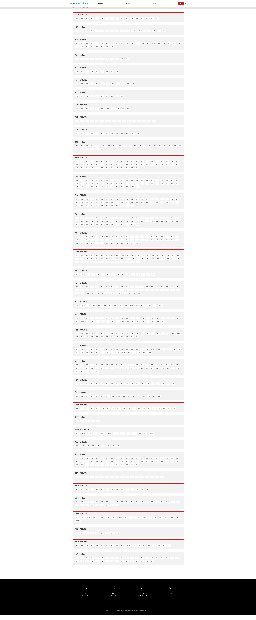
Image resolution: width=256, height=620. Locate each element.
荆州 (148, 321)
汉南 (138, 133)
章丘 (157, 461)
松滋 (148, 318)
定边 (77, 489)
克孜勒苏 (114, 517)
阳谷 (77, 458)
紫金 (132, 199)
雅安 (137, 501)
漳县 (97, 258)
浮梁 (77, 383)
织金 (77, 243)
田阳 (122, 221)
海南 (83, 445)
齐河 (122, 458)
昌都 (97, 533)
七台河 (99, 305)
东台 (157, 364)
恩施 (123, 321)
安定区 (122, 258)
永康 (117, 558)
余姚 (82, 561)
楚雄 (134, 545)
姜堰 (132, 364)
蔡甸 (112, 133)
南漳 (117, 318)
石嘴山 (87, 421)
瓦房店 (97, 408)
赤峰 (140, 433)
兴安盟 (95, 433)
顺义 (107, 31)
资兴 (158, 333)
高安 (92, 383)
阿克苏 (160, 517)
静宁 (97, 262)
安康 (112, 489)
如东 (82, 368)
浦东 (102, 18)
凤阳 (82, 164)
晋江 (138, 186)
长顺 (122, 236)
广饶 (117, 461)
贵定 (157, 236)
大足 (175, 145)
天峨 (157, 218)
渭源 (107, 258)
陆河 (157, 199)
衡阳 (117, 336)
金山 (97, 18)
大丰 (132, 368)
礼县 (163, 255)
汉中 (127, 489)
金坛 (127, 364)
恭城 (82, 224)
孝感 (133, 321)
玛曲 (97, 255)
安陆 (107, 318)
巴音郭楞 (172, 517)
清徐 (102, 477)
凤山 (152, 218)
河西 (87, 121)
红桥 (102, 121)
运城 (147, 477)
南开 (92, 121)
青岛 (137, 464)
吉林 (154, 396)
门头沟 (122, 31)
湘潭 (112, 336)
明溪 (147, 183)
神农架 (82, 321)
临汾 (157, 477)
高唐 (87, 458)
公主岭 (113, 396)
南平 (117, 186)
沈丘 (122, 286)
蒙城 (112, 161)
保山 (107, 545)
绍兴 (122, 561)
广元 (142, 501)
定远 (87, 164)
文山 (139, 545)
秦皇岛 (123, 352)
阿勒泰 (82, 517)
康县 (173, 255)
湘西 (77, 336)
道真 (92, 236)
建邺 (87, 108)
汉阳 (92, 133)
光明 (117, 71)
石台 (102, 161)
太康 (117, 286)
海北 (108, 445)
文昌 (103, 274)
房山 (117, 31)
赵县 (77, 352)
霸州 (112, 349)
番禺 (112, 59)
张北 (82, 352)
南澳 (152, 202)
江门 (87, 205)
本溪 (124, 408)
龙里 (132, 236)
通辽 (128, 433)
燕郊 (147, 349)
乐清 (97, 561)
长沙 (137, 336)
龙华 (107, 71)
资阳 (152, 501)
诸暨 (77, 561)
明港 (152, 290)
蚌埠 (127, 167)
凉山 (147, 501)
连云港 (157, 368)
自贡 (92, 505)
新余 (132, 383)
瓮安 (142, 236)
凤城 (87, 408)
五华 (177, 199)
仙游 (152, 183)
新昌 (87, 558)
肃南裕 (132, 262)
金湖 (82, 364)
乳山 (82, 461)
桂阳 (163, 333)
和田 (126, 517)
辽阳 (129, 408)
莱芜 (162, 461)
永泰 (162, 183)
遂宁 (173, 501)
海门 (112, 368)
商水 (112, 286)
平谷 (87, 31)
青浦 (87, 18)
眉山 (162, 501)
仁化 (142, 202)
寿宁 (87, 180)
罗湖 (77, 71)
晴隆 (142, 240)
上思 (162, 221)
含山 (157, 164)
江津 (145, 145)
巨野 (132, 458)
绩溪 (77, 161)
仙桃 (88, 321)
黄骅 (132, 349)
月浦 (117, 43)
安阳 (113, 293)
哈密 (150, 517)
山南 (107, 533)
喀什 (155, 517)
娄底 (82, 336)
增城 (127, 59)
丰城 (102, 383)
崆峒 (127, 262)
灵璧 (152, 161)
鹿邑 (132, 286)
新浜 (143, 43)
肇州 (77, 305)
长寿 (140, 145)
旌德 (82, 161)
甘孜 (122, 501)
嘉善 (152, 558)
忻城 (107, 218)
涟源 (127, 333)
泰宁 (117, 183)
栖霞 (102, 108)
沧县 (127, 349)
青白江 (128, 83)
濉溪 (152, 164)
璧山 (180, 145)
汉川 (178, 318)
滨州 (167, 461)
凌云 (97, 221)
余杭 (102, 96)
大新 (82, 218)
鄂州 (108, 321)
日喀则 (112, 533)
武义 (97, 558)
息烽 (132, 243)
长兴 (157, 558)
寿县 (177, 164)
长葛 (137, 290)
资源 (97, 224)
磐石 (82, 396)
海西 (113, 445)
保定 (144, 352)
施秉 (127, 240)
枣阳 (173, 318)
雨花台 (107, 108)
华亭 (87, 46)
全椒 (97, 164)
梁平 (97, 149)
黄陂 (122, 133)
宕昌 (178, 255)
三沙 (93, 274)
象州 (117, 218)
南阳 (129, 293)
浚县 (102, 286)
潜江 (98, 321)
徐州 (77, 371)
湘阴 (92, 333)
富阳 (117, 96)
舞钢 (147, 286)
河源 (137, 205)
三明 (112, 186)
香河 (107, 349)
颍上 (177, 161)
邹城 (167, 458)
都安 (137, 218)
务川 (87, 236)
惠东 (87, 202)
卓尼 (77, 255)
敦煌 (82, 262)
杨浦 (122, 18)
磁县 (122, 349)
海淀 (128, 31)
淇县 (107, 286)
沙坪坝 (108, 145)
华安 (157, 180)
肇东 (82, 305)
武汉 (163, 321)
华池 (153, 258)
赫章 (172, 240)
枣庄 (87, 464)
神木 (97, 489)
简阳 (107, 501)
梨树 (77, 396)
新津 (134, 83)
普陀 (132, 18)
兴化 (97, 368)
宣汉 (87, 501)
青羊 (82, 83)
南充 (102, 505)
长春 (159, 396)
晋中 (142, 477)
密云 (82, 31)
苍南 (127, 558)
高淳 (128, 108)
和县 (167, 164)
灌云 (137, 364)
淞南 (92, 43)
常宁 (148, 333)
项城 (117, 290)
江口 (102, 243)
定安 (133, 274)
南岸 (120, 145)
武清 (134, 121)
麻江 (107, 240)
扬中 (102, 368)
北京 (87, 7)
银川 (98, 421)
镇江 (142, 368)
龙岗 (97, 71)
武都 (87, 258)
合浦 (167, 221)
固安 (102, 349)
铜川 (102, 489)
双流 (123, 83)
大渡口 (97, 145)
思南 (97, 243)
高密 (122, 461)
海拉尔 (77, 433)
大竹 (92, 501)
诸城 (147, 461)
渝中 (92, 145)
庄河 (103, 408)
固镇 (82, 167)
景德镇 (137, 383)
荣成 (87, 461)
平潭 (157, 183)
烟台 (127, 464)
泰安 (102, 464)
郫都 (113, 83)
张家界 (178, 333)
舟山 (102, 561)
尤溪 (127, 183)
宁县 (148, 258)
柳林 (97, 477)
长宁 (142, 18)
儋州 (153, 274)
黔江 (82, 145)
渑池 (127, 286)
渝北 (130, 145)
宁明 (92, 218)
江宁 (113, 108)
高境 (102, 43)
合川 (150, 145)
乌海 (90, 433)
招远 (172, 458)
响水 (92, 364)
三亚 (82, 274)
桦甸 (87, 396)
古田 (97, 180)
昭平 (177, 218)
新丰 (132, 202)
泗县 (157, 161)
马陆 (97, 46)
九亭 (164, 43)
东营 (177, 461)
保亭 (143, 274)
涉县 (117, 349)
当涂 (162, 164)
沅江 (107, 333)
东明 (137, 458)
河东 (82, 121)
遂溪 (127, 202)
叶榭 (148, 43)
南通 (178, 368)
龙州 (87, 218)
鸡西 (126, 305)
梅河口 (107, 396)
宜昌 (158, 321)
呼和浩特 (151, 433)
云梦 (112, 318)
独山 (117, 236)
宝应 (147, 364)
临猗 (107, 477)
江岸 (77, 133)
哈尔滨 (160, 305)
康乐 (128, 255)
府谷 (87, 489)
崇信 (112, 262)
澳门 (82, 43)
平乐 (117, 224)
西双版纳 (128, 545)
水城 (127, 243)
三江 (137, 224)
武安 (159, 349)
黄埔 (102, 59)
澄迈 (138, 274)
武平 (112, 180)
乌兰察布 (109, 433)
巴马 (142, 218)
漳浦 (177, 180)
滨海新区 (108, 121)
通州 (112, 31)
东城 (164, 31)
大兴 (97, 31)
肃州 (92, 262)
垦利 (152, 461)
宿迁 (147, 368)
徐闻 (122, 202)
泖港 (159, 43)
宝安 (92, 71)
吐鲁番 (131, 517)
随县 (77, 318)
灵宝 (132, 290)
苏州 (97, 371)
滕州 (77, 461)
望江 (122, 164)
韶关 (132, 205)
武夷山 (127, 186)
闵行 (117, 18)
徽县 (158, 255)
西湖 (87, 96)
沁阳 (92, 290)
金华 (137, 561)
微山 (117, 458)
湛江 (97, 205)
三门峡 (172, 290)
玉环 (112, 558)
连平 (147, 199)
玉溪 (149, 545)
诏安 (152, 180)
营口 (149, 408)
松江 (92, 18)
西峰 (163, 258)
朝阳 (144, 31)
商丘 (103, 293)
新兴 (97, 199)
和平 (77, 121)
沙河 (77, 349)
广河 (138, 255)
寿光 (142, 461)
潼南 (82, 149)
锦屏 (117, 240)
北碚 (125, 145)
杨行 (122, 43)
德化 (87, 183)
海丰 (162, 199)
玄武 (77, 108)
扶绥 (97, 218)
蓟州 (154, 121)
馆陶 (87, 352)
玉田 (87, 349)
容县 (142, 221)
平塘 (127, 236)
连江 (177, 183)
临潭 (82, 255)
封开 (107, 202)
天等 (77, 218)
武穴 (168, 318)
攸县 (77, 333)
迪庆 (97, 545)
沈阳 (174, 408)
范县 (97, 286)
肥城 (127, 461)
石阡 (92, 243)
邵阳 (117, 333)
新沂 (92, 368)
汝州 (122, 290)
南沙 (117, 59)
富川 (167, 218)
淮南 (137, 167)
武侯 (92, 83)
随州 (103, 321)
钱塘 (112, 96)
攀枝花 (167, 501)
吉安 (158, 383)
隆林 (77, 221)
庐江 (97, 167)
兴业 (127, 221)
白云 (97, 59)
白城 (134, 396)
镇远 (112, 240)
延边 (144, 396)
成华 (97, 83)
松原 (139, 396)
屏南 (92, 180)
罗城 (127, 218)
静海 (149, 121)
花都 (107, 59)
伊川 (162, 286)
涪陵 (87, 145)
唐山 (139, 352)
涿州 (142, 349)
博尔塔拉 (137, 517)
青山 (102, 133)
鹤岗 (115, 305)
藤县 (172, 221)
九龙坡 (114, 145)
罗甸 (147, 236)
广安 (157, 501)
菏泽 (172, 461)
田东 (117, 221)
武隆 (102, 149)
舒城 (132, 161)
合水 (138, 258)
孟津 (157, 286)
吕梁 (122, 477)
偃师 (112, 290)
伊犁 (166, 517)
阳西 (127, 199)
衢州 (107, 561)
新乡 (134, 293)
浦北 (152, 221)
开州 (92, 149)
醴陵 (173, 333)
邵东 (112, 333)
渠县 (82, 501)
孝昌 (97, 318)
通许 (172, 286)
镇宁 (82, 236)
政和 (127, 180)
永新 (122, 383)
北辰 (129, 121)
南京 (92, 371)
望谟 (162, 240)
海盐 (102, 558)
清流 (142, 183)
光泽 (137, 180)
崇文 (154, 31)
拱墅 (82, 96)
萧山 (97, 96)
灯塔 (92, 408)
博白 (132, 221)
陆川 (137, 221)
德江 (107, 243)
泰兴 (87, 368)
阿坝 (127, 501)
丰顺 (77, 202)
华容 (87, 333)
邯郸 (129, 352)
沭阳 (137, 368)
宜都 (77, 321)
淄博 (112, 464)
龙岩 (122, 186)
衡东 (138, 333)
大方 (82, 243)
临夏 (148, 255)
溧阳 (117, 368)
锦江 (77, 83)
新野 (77, 286)
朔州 (112, 477)
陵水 (123, 274)
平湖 (107, 558)
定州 (92, 352)
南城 (82, 383)
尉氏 (77, 290)
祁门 (102, 164)
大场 (127, 43)
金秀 (102, 218)
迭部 (92, 255)
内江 (178, 501)
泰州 (152, 368)
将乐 (122, 183)
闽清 (167, 183)
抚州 (143, 383)
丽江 (144, 545)
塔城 (77, 517)
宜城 (122, 318)
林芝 (102, 533)
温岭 (172, 558)
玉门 (87, 262)
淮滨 (87, 286)
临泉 (77, 164)
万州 (77, 145)
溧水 (123, 108)
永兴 (153, 333)
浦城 (142, 180)
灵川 (127, 224)
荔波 (137, 236)
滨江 (92, 96)
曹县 (132, 461)
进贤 (112, 383)
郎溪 (87, 161)
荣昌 (87, 149)
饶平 (112, 199)
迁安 (174, 349)
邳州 (77, 368)
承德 (97, 352)
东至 (107, 161)
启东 (122, 368)
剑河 (82, 240)
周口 (88, 293)
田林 (87, 221)
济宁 (107, 464)
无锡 (87, 371)
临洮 (102, 258)
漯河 (178, 290)
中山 (177, 202)
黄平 (92, 240)
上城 (77, 96)
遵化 (97, 349)
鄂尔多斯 (134, 433)
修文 (137, 243)
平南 (147, 221)
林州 (97, 290)
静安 (137, 18)
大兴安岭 (93, 305)
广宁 (117, 202)
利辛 (122, 161)
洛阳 (139, 293)
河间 (137, 349)
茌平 (152, 458)
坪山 (112, 71)
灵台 (117, 262)
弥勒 (87, 545)
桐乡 (167, 558)
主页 (81, 7)
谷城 (127, 318)
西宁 (118, 445)
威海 (92, 464)
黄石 (138, 321)
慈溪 (162, 558)
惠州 (82, 205)
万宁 (108, 274)
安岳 (117, 501)
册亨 (147, 240)
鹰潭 (127, 383)
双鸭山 (120, 305)
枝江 (87, 318)
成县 (82, 258)
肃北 (174, 258)
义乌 (87, 561)
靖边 (82, 489)
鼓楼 (92, 108)
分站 (84, 7)
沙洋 (153, 318)
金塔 (77, 262)
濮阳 (93, 293)
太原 (162, 477)
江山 (82, 558)
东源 (142, 199)
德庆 (102, 202)
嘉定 (107, 18)
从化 (122, 59)
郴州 (102, 336)
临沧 (102, 545)
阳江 (127, 205)
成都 (117, 505)
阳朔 (132, 224)
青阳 (97, 161)
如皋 (127, 368)
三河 (164, 349)
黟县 (117, 164)
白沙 (148, 274)
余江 (87, 383)
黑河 (110, 305)
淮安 (163, 368)
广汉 (112, 501)
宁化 (137, 183)
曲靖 (164, 545)
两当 (153, 255)
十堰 (143, 321)
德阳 (107, 505)
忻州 (117, 477)
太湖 (137, 164)
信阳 (83, 293)
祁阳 (97, 333)
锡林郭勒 (102, 433)
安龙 (132, 240)
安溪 (102, 183)
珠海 (77, 205)
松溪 (132, 180)
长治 (137, 477)
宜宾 (97, 505)
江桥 (107, 46)
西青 (119, 121)
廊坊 (134, 352)
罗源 (172, 183)
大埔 (82, 202)
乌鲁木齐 (78, 520)
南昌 (173, 383)
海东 (98, 445)
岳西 (127, 164)
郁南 (92, 199)
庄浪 (102, 262)
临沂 (117, 464)
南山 (87, 71)
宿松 (142, 164)
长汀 (122, 180)
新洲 (127, 133)
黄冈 (128, 321)
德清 (142, 558)
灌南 (142, 364)
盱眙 (87, 364)
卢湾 (152, 18)
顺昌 (147, 180)
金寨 (127, 161)
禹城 (112, 458)
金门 (82, 183)
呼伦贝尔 (122, 433)
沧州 (118, 352)
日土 (82, 533)
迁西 (92, 349)
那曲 (92, 533)
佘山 (77, 46)
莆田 (97, 186)
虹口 (127, 18)
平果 (112, 221)
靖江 (172, 364)
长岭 (92, 396)
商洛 (107, 489)
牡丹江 (142, 305)
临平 (107, 96)
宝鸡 (137, 489)
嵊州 (92, 558)
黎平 (172, 236)
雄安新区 (153, 349)
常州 (82, 371)
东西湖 (132, 133)
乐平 (117, 383)
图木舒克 (95, 517)
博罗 (97, 202)
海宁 (147, 558)
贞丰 (137, 240)
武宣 (112, 218)
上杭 (117, 180)
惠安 (107, 183)
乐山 (87, 505)
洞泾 (169, 43)
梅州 (117, 205)
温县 (82, 290)
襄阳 (153, 321)
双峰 (122, 333)
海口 (77, 274)
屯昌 (113, 274)
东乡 (123, 255)
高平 (92, 477)
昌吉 (178, 517)
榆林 (122, 489)
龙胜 (87, 224)
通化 (129, 396)
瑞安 (92, 561)
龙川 (152, 199)
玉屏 (102, 236)
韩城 (92, 489)
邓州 (82, 286)
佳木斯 (131, 305)
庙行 (97, 43)
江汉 (82, 133)
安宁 (82, 545)
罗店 (132, 43)
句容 (107, 364)
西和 (168, 255)
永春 (92, 183)
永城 (142, 286)
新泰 (177, 458)
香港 (87, 43)
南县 (102, 333)
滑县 (102, 290)
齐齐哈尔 (149, 305)
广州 (162, 202)
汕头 (92, 205)
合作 (112, 255)
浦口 (97, 108)
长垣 (107, 290)
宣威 (77, 545)
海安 (162, 364)
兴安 (112, 224)
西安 (147, 489)
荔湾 (77, 59)
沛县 (177, 364)
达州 (77, 505)
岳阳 (107, 336)
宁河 (144, 121)
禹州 (142, 290)
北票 (82, 408)
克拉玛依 (144, 517)
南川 (165, 145)
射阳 (102, 364)
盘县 (122, 243)
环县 (128, 258)
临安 (122, 96)
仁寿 (102, 501)
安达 (87, 305)
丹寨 (162, 236)
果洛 (103, 445)
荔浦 (102, 224)
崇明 (77, 18)
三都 (112, 236)
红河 (154, 545)
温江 (118, 83)
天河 (92, 59)
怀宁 (132, 164)
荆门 (118, 321)
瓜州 (179, 258)
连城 (107, 180)
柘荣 (77, 180)
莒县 (107, 461)
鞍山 (164, 408)
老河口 (132, 318)
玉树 (88, 445)
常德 (122, 336)
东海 (107, 368)
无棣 (127, 458)
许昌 (124, 293)
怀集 (112, 202)
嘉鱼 (82, 318)
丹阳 (152, 364)
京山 (158, 318)
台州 (127, 561)
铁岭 (113, 408)
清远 (122, 205)
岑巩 (167, 236)
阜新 (108, 408)
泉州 (92, 186)
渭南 (132, 489)
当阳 (92, 318)
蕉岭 (167, 199)
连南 (77, 199)
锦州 (159, 408)
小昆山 (137, 43)
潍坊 (122, 464)
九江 (168, 383)
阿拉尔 (107, 517)
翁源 (137, 202)
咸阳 (142, 489)
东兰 (147, 218)
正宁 (133, 258)
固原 (77, 421)
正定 (179, 349)
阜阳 (132, 167)
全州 (122, 224)
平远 (172, 199)
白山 (124, 396)
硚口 (87, 133)
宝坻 (139, 121)
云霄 (77, 183)
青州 (92, 461)
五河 (77, 167)
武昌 (97, 133)
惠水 (152, 236)
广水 (143, 318)
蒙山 (177, 221)
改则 (77, 533)
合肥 (117, 167)
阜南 (167, 161)
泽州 (87, 477)
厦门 (87, 186)
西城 (159, 31)
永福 (92, 224)
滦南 (82, 349)
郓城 (147, 458)
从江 (122, 240)
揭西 (102, 199)
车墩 (179, 43)
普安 (152, 240)
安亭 (102, 46)
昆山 (122, 364)
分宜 (107, 383)
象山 (177, 558)
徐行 (92, 46)
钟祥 (163, 318)
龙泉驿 (102, 83)
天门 (93, 321)
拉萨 (118, 533)
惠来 (107, 199)
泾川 (122, 262)
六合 (118, 108)
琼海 (98, 274)
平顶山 (118, 293)
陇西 (112, 258)
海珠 (82, 59)
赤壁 (138, 318)
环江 (122, 218)
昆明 (169, 545)
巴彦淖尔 (115, 433)
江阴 (77, 364)
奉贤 (82, 18)
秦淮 (82, 108)
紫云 (77, 236)
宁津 (92, 458)
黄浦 (157, 18)
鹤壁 (167, 290)
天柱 (97, 240)
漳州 (102, 186)
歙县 (112, 164)
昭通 (122, 545)
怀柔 (92, 31)
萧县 (162, 161)
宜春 (163, 383)
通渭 (117, 258)
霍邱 (137, 161)
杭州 (152, 561)
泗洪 (117, 364)
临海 (122, 558)
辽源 (119, 396)
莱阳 (97, 458)
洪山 (107, 133)
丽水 (112, 561)
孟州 (87, 290)
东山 (172, 180)
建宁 (112, 183)
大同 (152, 477)
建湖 (167, 364)
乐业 (92, 221)
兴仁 (157, 240)
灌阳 (107, 224)
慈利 (82, 333)
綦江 (170, 145)
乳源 (87, 199)
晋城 (132, 477)
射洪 (97, 501)
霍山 (142, 161)
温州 (142, 561)
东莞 (167, 202)
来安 (92, 164)
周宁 (82, 180)
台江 (102, 240)
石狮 (133, 186)
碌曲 (102, 255)
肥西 (102, 167)
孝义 (77, 477)
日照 (77, 464)
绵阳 (112, 505)
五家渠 (101, 517)
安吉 (132, 558)
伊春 (105, 305)
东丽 (114, 121)
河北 (97, 121)
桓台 (112, 461)
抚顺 (154, 408)
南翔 (112, 46)
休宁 (107, 164)
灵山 (157, 221)
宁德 (107, 186)
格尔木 (77, 445)
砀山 (147, 161)
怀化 (92, 336)
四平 (149, 396)
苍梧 (77, 224)
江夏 (117, 133)
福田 (82, 71)
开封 (98, 293)
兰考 (177, 286)
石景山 (133, 31)
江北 (103, 145)
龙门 (92, 202)
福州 (82, 186)
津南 (124, 121)
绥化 (137, 305)
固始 (92, 286)
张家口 (102, 352)
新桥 (174, 43)
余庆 (117, 243)
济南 (132, 464)
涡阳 (117, 161)
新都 (108, 83)
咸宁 (113, 321)
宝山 (112, 18)
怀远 (87, 167)
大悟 (102, 318)
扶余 (97, 396)
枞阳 (147, 164)
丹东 (134, 408)
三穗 (77, 240)
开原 (77, 408)
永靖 (143, 255)
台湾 (77, 43)
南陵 (92, 167)
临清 (157, 458)
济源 (157, 290)
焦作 (108, 293)
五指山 (87, 274)
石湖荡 (153, 43)
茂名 (107, 205)
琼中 (118, 274)
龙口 (137, 461)
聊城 (97, 464)
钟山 (172, 218)
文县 (77, 258)
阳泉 (127, 477)
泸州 (82, 505)
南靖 (167, 180)
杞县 (127, 290)
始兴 (147, 202)
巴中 (132, 501)
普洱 (112, 545)
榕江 (87, 240)
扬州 (173, 368)
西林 (82, 221)
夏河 (107, 255)
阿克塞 (168, 258)
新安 (167, 286)
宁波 (147, 561)
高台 (138, 262)
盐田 (102, 71)
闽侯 (77, 186)
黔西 (87, 243)
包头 (145, 433)
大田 (132, 183)
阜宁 (97, 364)
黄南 (93, 445)
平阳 (77, 558)
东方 (128, 274)
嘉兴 (132, 561)
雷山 (177, 236)
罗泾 (112, 43)
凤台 (172, 164)
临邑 (107, 458)
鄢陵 (147, 290)
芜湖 (122, 167)
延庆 (77, 31)
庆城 (158, 258)
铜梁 (77, 149)
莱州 (102, 461)
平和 (162, 180)
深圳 (157, 202)
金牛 (87, 83)
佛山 (172, 202)
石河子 (120, 517)
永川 (155, 145)
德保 (107, 221)
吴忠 (93, 421)
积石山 (117, 255)
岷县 (92, 258)
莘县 (82, 458)
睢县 (137, 286)
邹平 (162, 458)
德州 (82, 464)
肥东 (107, 167)
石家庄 (149, 352)
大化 (132, 218)
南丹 (162, 218)
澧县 (168, 333)
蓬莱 (97, 461)
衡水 (108, 352)
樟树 (97, 383)
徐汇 (147, 18)
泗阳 (112, 364)
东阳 (137, 558)
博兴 (142, 458)
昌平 (102, 31)
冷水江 (132, 333)
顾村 (107, 43)
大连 (169, 408)
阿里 (87, 533)
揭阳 (112, 205)
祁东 (143, 333)
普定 (112, 243)
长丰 (112, 167)
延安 (117, 489)
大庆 (155, 305)
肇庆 (102, 205)
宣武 (149, 31)
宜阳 (152, 286)
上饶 (153, 383)
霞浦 (102, 180)
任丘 (169, 349)
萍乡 (148, 383)
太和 (172, 161)
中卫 (82, 421)
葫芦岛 (118, 408)
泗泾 (82, 46)
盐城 (168, 368)
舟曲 (87, 255)
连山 (82, 199)
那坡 (102, 221)
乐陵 (102, 458)
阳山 (117, 199)
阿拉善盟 (84, 433)
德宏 (117, 545)
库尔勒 (88, 517)
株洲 (132, 336)
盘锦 (144, 408)
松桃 (107, 236)
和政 (133, 255)
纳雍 (167, 240)
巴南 (135, 145)
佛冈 (122, 199)
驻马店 (77, 293)
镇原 (143, 258)
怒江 (92, 545)
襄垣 (82, 477)
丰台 (139, 31)
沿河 (97, 236)
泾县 (92, 161)
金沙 (177, 240)
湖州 (117, 561)
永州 (87, 336)
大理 (159, 545)
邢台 (113, 352)
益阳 (127, 336)
